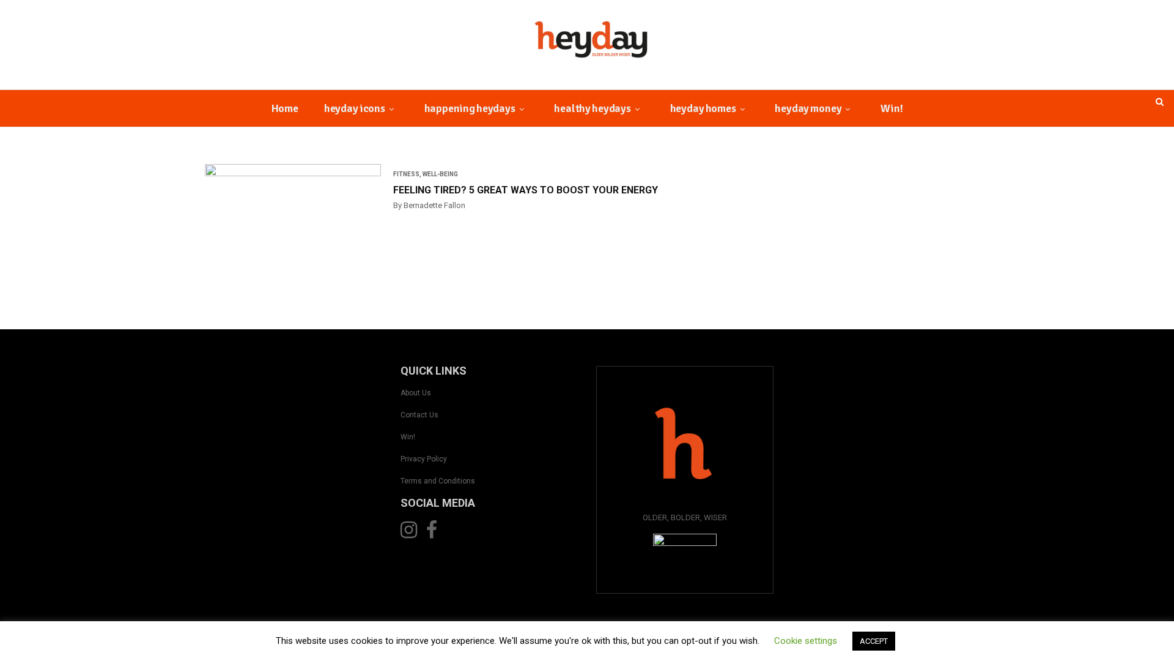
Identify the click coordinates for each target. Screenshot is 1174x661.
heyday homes (703, 108)
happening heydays (469, 108)
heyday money (808, 108)
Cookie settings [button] (805, 640)
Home (284, 108)
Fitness (406, 174)
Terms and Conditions (438, 481)
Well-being (440, 174)
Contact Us (419, 415)
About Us (416, 393)
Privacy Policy (424, 459)
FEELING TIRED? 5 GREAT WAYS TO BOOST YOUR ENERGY (525, 190)
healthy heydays (592, 108)
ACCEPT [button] (874, 641)
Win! (891, 108)
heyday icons (354, 108)
